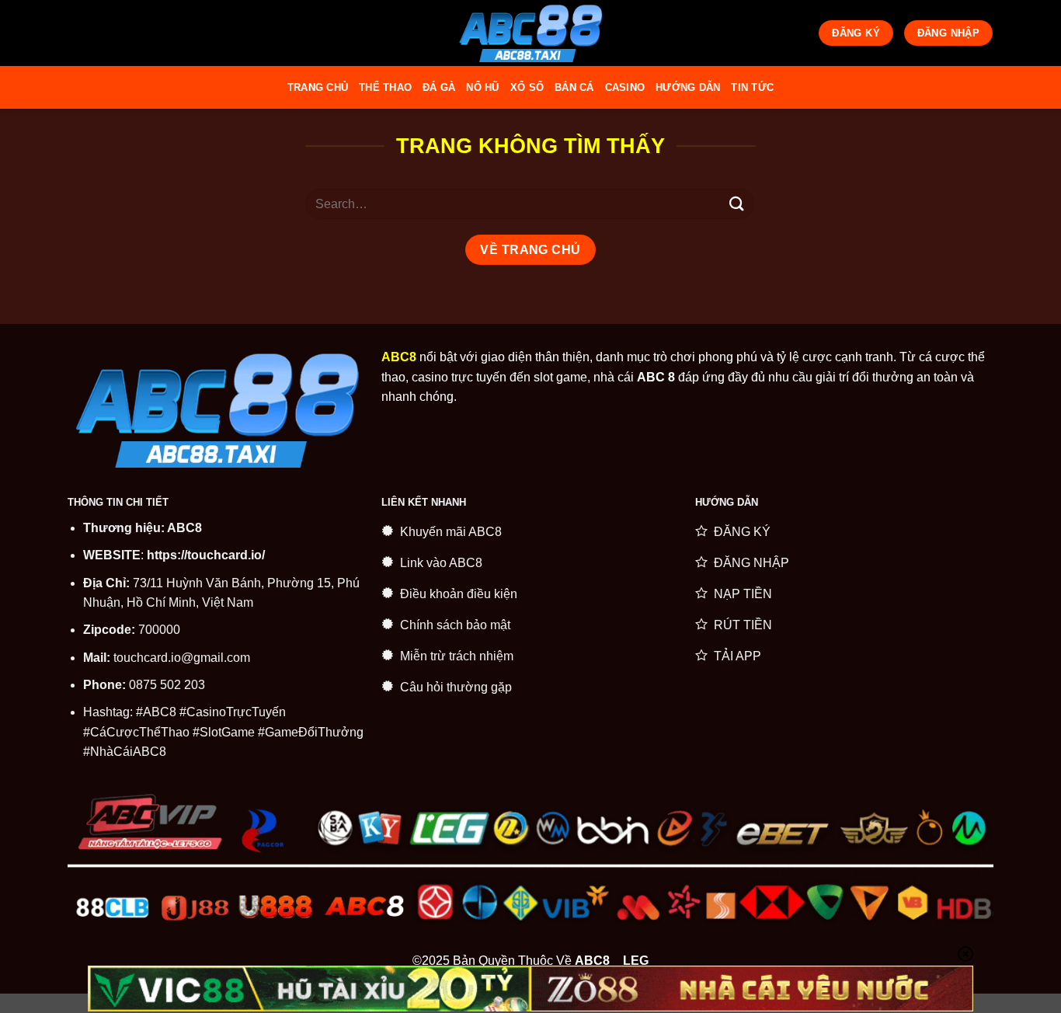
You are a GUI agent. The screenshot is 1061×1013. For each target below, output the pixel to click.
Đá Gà (439, 87)
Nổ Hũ (482, 87)
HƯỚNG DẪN (688, 87)
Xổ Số (527, 87)
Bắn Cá (574, 87)
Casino (625, 87)
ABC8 (184, 527)
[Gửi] (737, 204)
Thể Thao (385, 87)
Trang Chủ (317, 87)
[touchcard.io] (530, 33)
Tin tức (752, 87)
